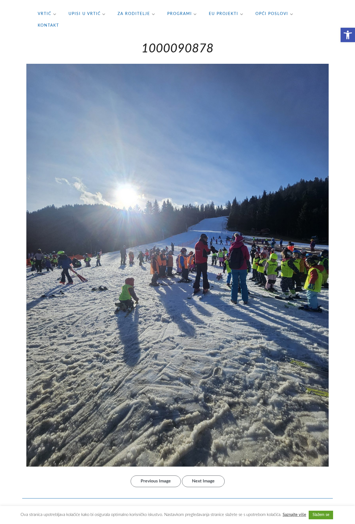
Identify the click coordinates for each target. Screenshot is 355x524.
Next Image (203, 481)
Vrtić (44, 14)
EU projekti (223, 14)
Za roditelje (134, 14)
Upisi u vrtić (85, 14)
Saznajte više (294, 515)
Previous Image (156, 481)
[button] (348, 35)
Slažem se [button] (321, 515)
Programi (179, 14)
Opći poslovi (271, 14)
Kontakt (48, 25)
